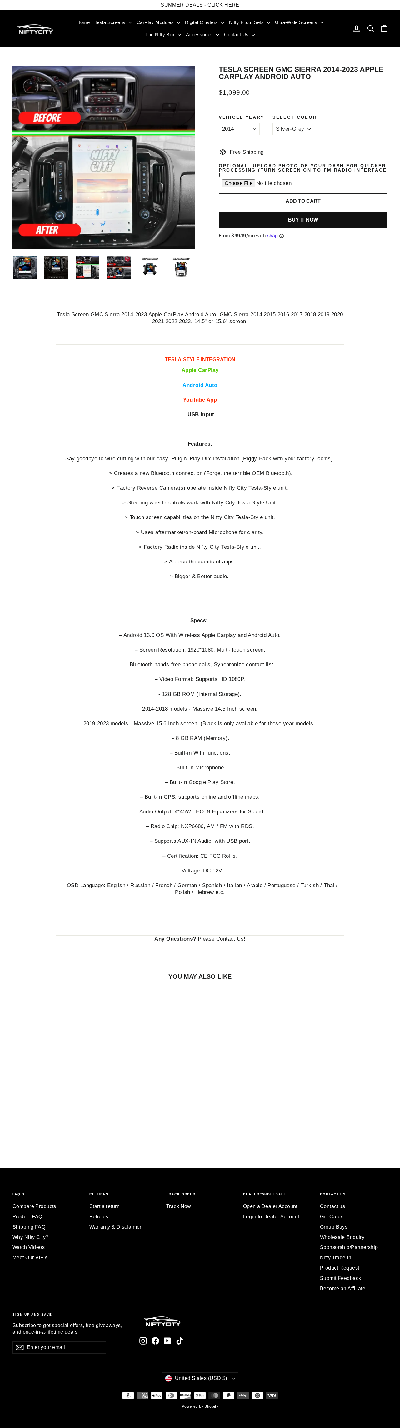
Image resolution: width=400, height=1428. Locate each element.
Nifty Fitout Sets (247, 22)
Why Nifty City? (30, 1237)
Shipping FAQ (28, 1227)
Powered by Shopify (200, 1406)
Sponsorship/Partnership (349, 1247)
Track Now (178, 1206)
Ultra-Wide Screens (297, 22)
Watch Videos (28, 1247)
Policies (98, 1216)
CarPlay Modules (156, 22)
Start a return (104, 1206)
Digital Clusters (202, 22)
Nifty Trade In (335, 1257)
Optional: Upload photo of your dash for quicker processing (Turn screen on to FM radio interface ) (303, 170)
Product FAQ (27, 1216)
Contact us (332, 1206)
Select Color (294, 117)
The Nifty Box (160, 34)
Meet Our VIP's (30, 1257)
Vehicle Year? (241, 117)
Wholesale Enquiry (342, 1237)
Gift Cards (331, 1216)
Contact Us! (231, 939)
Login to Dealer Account (271, 1216)
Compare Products (34, 1206)
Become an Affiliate (342, 1288)
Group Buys (334, 1227)
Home (83, 22)
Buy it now (303, 219)
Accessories (200, 34)
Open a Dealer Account (270, 1206)
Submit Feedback (340, 1278)
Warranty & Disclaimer (115, 1227)
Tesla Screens (111, 22)
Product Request (339, 1268)
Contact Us (237, 34)
